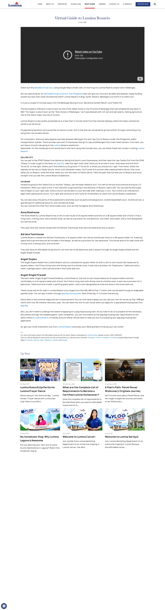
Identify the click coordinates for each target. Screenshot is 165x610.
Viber (42, 340)
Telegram (47, 340)
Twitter (98, 338)
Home (40, 4)
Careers (102, 4)
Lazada (55, 340)
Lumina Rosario (41, 317)
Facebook (91, 338)
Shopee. (65, 340)
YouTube (114, 338)
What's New (90, 4)
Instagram (106, 338)
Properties (62, 4)
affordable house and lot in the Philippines (63, 93)
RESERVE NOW (143, 4)
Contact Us (114, 4)
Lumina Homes (92, 335)
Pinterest (29, 340)
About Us (50, 4)
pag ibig (24, 305)
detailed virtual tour (44, 87)
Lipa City (60, 163)
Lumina (57, 145)
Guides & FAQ (76, 4)
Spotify (36, 340)
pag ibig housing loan (71, 293)
